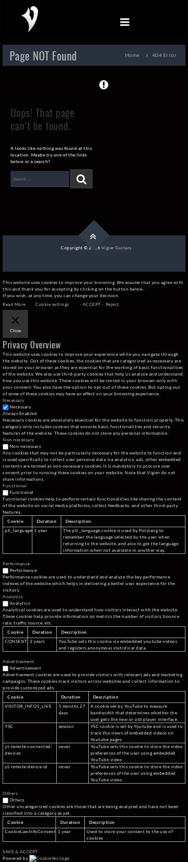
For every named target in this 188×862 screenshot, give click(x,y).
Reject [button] (112, 304)
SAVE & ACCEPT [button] (20, 851)
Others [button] (10, 793)
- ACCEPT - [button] (92, 304)
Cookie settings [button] (52, 304)
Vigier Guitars (116, 247)
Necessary (20, 406)
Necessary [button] (13, 400)
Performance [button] (16, 563)
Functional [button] (15, 485)
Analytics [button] (13, 596)
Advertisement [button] (19, 661)
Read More (14, 304)
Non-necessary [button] (19, 439)
